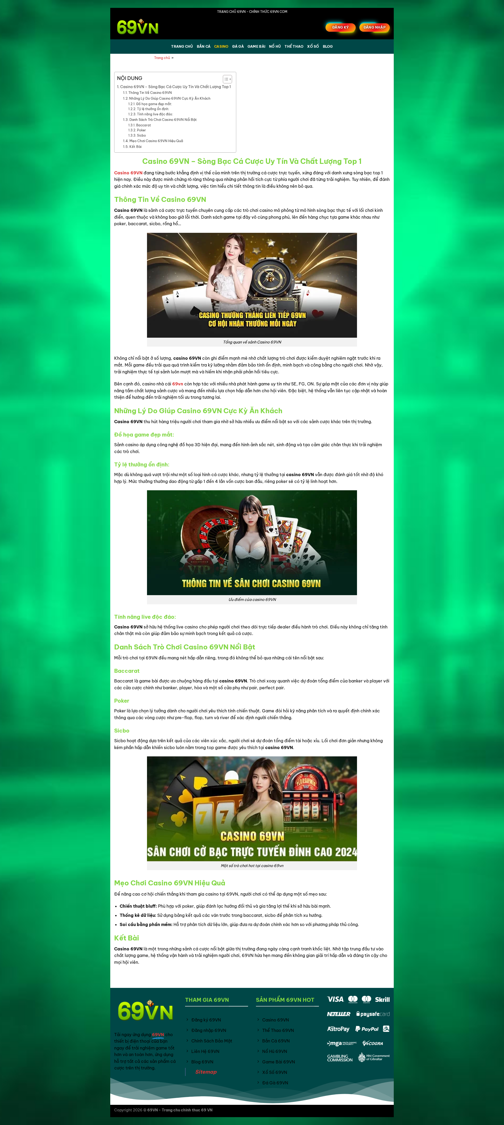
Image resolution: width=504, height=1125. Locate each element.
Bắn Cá (204, 46)
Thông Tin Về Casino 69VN (150, 92)
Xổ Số (313, 46)
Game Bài (256, 46)
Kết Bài (135, 146)
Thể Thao (294, 46)
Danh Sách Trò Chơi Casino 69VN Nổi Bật (163, 119)
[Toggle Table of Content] (225, 79)
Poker (141, 130)
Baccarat (143, 125)
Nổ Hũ (275, 46)
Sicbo (141, 135)
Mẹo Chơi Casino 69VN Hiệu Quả (156, 141)
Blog (328, 46)
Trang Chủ (182, 46)
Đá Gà (238, 46)
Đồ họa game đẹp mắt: (154, 104)
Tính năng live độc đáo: (155, 114)
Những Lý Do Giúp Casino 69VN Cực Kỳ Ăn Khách (170, 98)
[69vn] (140, 27)
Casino (221, 46)
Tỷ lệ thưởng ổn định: (153, 109)
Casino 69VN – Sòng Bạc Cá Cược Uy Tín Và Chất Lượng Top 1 (175, 86)
